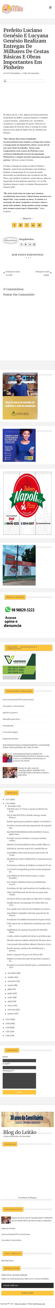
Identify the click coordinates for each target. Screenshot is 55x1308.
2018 (7, 1027)
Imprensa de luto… (11, 739)
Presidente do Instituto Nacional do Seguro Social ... (29, 919)
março (10, 1005)
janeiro (11, 1014)
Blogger (33, 1198)
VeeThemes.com (39, 1304)
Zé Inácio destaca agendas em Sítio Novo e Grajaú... (29, 899)
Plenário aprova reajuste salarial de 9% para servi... (29, 940)
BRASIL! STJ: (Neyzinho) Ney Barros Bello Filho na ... (29, 844)
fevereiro (12, 1010)
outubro (11, 977)
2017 (7, 1031)
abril (10, 1001)
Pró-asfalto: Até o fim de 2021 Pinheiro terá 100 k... (29, 909)
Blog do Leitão (19, 1132)
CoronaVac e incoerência (13, 706)
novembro (12, 973)
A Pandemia (8, 726)
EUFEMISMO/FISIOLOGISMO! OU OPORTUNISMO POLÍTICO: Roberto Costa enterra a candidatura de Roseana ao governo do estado (31, 757)
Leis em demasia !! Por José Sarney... (18, 700)
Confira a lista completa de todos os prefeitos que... (29, 936)
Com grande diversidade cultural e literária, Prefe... (29, 944)
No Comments (33, 73)
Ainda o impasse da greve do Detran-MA (25, 955)
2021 (7, 803)
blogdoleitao (15, 73)
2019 (7, 1023)
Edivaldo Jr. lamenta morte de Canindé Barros (27, 849)
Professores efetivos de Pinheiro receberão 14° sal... (29, 865)
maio (10, 997)
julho (10, 989)
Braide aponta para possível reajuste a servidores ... (29, 821)
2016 (7, 1036)
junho (10, 993)
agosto (11, 985)
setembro (12, 981)
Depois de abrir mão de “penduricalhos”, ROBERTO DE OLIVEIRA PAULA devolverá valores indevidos (33, 771)
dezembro (12, 806)
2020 (7, 1019)
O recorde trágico (10, 732)
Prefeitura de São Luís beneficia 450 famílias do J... (29, 888)
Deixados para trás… (12, 719)
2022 (7, 799)
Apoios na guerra (10, 712)
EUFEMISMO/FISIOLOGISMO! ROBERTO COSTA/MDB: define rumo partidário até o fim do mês (26, 746)
